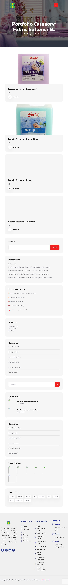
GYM (49, 497)
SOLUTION (18, 500)
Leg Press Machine (22, 310)
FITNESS (42, 497)
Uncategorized (12, 372)
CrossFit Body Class (14, 357)
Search (11, 242)
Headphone (20, 297)
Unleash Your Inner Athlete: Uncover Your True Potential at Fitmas (28, 274)
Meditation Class (13, 362)
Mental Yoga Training (14, 367)
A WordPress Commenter (19, 293)
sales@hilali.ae (59, 547)
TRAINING (27, 500)
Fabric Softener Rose (20, 180)
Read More (15, 97)
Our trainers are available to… (27, 410)
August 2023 (12, 328)
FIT (34, 497)
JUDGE (11, 500)
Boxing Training (13, 352)
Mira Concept (46, 580)
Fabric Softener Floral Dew (23, 139)
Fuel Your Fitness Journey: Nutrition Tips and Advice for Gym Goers (29, 267)
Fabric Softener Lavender (22, 89)
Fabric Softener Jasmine (21, 221)
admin (13, 297)
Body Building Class (14, 347)
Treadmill (20, 301)
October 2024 (13, 326)
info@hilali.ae (59, 544)
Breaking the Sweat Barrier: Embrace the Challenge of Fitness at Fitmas (30, 277)
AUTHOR (20, 497)
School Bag (20, 306)
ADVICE (11, 497)
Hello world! (12, 264)
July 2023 (11, 330)
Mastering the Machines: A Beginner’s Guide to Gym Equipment (28, 270)
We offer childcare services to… (28, 401)
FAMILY (28, 497)
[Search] (57, 384)
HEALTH (56, 497)
